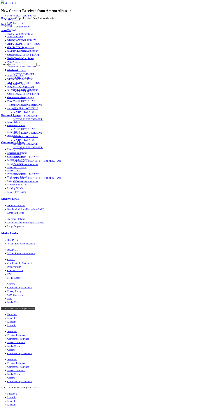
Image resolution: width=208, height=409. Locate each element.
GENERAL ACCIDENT (25, 108)
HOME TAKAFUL (23, 78)
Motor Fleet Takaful (16, 192)
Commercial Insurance (18, 338)
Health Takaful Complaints (20, 34)
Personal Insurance (16, 335)
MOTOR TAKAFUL (24, 74)
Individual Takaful (16, 205)
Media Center (9, 233)
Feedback (12, 30)
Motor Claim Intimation (18, 26)
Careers (11, 259)
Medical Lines (14, 153)
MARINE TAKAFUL (24, 112)
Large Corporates (15, 213)
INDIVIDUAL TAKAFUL (26, 157)
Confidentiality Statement (19, 263)
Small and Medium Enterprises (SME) (25, 209)
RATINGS (12, 240)
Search (4, 64)
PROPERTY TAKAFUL (25, 101)
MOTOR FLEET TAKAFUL (28, 119)
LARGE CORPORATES (25, 164)
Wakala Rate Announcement (21, 243)
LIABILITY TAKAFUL (25, 115)
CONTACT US (15, 23)
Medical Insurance (16, 342)
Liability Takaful (15, 188)
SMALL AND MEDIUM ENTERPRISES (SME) (37, 161)
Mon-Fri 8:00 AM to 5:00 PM (21, 15)
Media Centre (13, 346)
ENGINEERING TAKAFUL (27, 104)
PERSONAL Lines (16, 70)
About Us (12, 331)
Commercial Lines (16, 97)
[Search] (38, 65)
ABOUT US (13, 19)
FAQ (9, 274)
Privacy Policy (14, 266)
